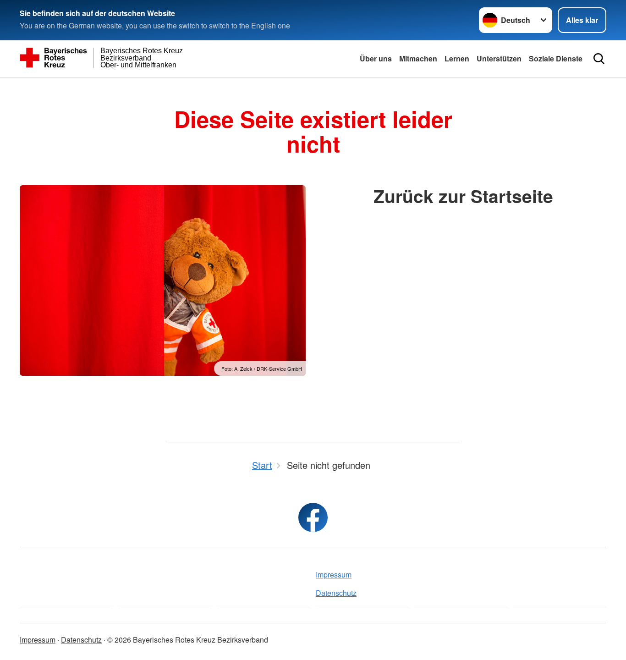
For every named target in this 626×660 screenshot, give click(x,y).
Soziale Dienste (555, 58)
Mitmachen (418, 58)
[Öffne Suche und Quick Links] (599, 58)
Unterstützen (499, 58)
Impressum (333, 574)
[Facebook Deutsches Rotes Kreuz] (313, 517)
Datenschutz (336, 593)
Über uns (376, 58)
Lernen (457, 58)
